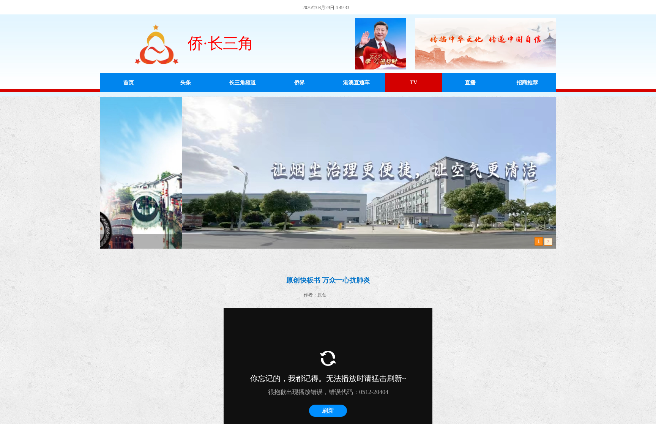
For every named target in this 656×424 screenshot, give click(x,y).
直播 (470, 82)
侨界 (299, 82)
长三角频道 (242, 82)
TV (413, 82)
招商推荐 (527, 82)
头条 (185, 82)
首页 (128, 82)
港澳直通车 (356, 82)
